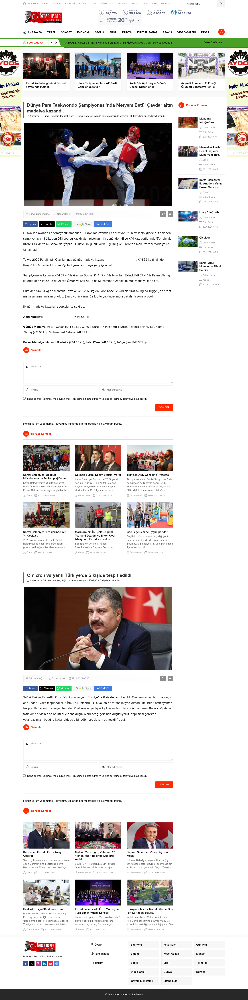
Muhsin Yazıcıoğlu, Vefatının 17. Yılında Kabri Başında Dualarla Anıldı (95, 855)
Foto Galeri (208, 132)
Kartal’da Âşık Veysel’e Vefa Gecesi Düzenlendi (147, 85)
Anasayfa (35, 116)
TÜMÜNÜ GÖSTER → (213, 42)
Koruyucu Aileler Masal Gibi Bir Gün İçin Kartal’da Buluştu (150, 911)
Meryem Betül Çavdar (121, 260)
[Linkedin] (44, 963)
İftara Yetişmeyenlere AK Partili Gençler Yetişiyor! (98, 85)
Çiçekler (204, 237)
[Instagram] (38, 963)
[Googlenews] (56, 963)
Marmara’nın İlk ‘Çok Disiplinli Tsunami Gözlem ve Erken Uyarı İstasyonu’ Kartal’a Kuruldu (95, 535)
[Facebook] (25, 963)
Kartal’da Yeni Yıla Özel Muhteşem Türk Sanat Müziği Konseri (97, 911)
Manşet (64, 116)
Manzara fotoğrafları (206, 120)
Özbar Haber (63, 214)
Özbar (29, 495)
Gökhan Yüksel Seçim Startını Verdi (98, 475)
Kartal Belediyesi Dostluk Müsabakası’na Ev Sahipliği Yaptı (44, 476)
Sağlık (64, 580)
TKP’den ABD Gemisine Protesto (148, 475)
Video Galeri (209, 164)
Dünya (46, 116)
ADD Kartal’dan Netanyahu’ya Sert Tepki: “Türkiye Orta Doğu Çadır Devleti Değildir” (118, 42)
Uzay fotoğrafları (210, 212)
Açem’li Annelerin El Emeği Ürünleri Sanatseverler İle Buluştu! (198, 86)
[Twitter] (31, 963)
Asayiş (206, 280)
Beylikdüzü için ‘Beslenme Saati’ (44, 909)
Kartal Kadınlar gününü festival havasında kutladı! (46, 85)
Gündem (54, 116)
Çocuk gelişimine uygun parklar (147, 532)
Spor (71, 116)
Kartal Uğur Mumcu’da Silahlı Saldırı (210, 266)
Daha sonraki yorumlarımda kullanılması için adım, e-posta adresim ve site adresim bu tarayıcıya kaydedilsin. (87, 398)
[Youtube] (50, 963)
